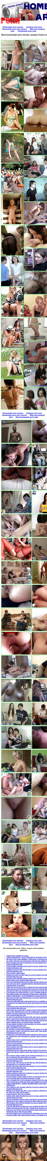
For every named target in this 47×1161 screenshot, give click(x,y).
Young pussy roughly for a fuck (17, 956)
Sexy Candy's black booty (15, 973)
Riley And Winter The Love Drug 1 (18, 1027)
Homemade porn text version (14, 29)
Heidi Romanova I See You (15, 1033)
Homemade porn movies (13, 27)
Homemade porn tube (27, 31)
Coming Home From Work (15, 985)
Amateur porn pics (34, 27)
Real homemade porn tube (27, 417)
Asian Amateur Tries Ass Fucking (18, 1094)
